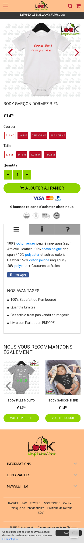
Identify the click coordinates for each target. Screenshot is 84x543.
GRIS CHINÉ (39, 135)
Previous (7, 52)
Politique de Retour (59, 508)
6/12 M (22, 154)
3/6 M (9, 154)
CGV (41, 512)
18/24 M (50, 154)
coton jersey (25, 243)
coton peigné (52, 249)
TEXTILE (35, 503)
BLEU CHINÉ (57, 135)
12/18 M (35, 154)
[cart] (78, 5)
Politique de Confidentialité (27, 508)
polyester (32, 254)
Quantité (11, 165)
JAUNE (23, 135)
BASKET (13, 503)
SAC (24, 503)
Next (76, 52)
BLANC (10, 135)
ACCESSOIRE (51, 503)
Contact (68, 503)
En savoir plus (10, 539)
